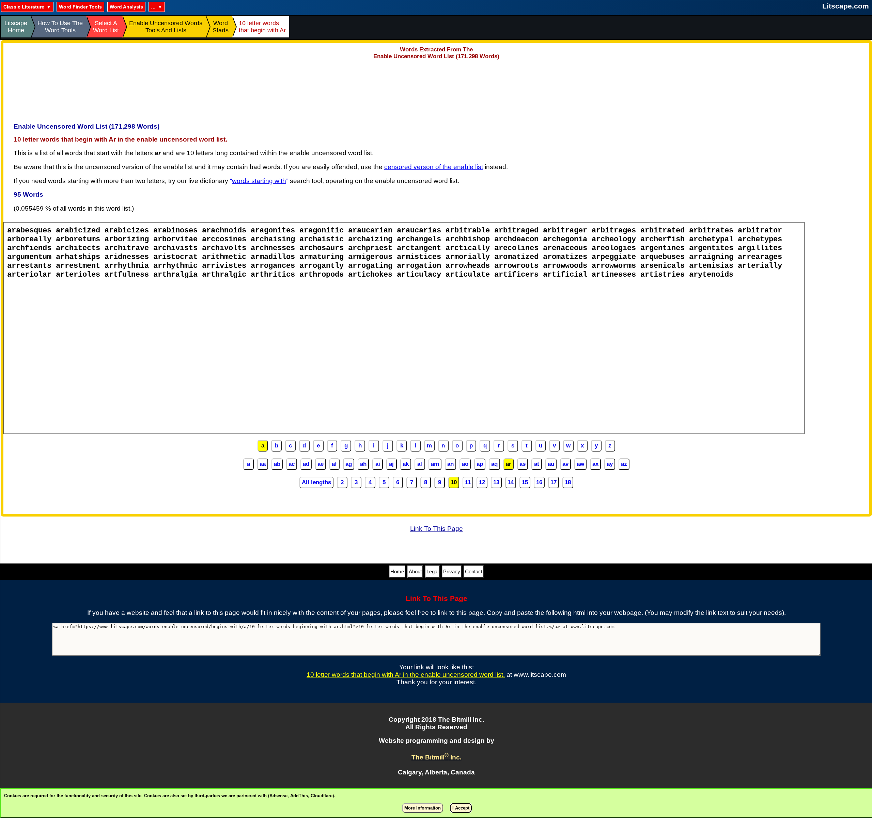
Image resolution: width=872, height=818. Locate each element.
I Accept (460, 808)
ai (377, 464)
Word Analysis (126, 7)
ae (320, 464)
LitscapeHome (15, 27)
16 (539, 482)
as (522, 464)
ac (292, 464)
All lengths (316, 482)
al (419, 464)
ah (363, 464)
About (415, 571)
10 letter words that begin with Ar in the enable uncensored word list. (406, 674)
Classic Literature (23, 7)
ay (610, 464)
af (334, 464)
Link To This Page (436, 528)
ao (465, 464)
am (435, 464)
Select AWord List (106, 27)
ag (348, 464)
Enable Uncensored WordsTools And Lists (165, 27)
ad (306, 464)
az (624, 464)
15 (525, 482)
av (565, 464)
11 (468, 482)
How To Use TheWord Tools (60, 27)
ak (406, 464)
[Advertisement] (436, 88)
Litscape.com (845, 6)
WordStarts (221, 27)
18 (568, 482)
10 (454, 482)
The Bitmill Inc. (436, 757)
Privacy (451, 571)
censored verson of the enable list (433, 166)
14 (511, 482)
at (536, 464)
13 (496, 482)
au (551, 464)
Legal (432, 571)
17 (553, 482)
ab (277, 464)
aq (494, 464)
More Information (422, 808)
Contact (473, 571)
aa (263, 464)
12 (482, 482)
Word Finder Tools (80, 7)
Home (397, 571)
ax (595, 464)
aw (580, 464)
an (450, 464)
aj (391, 464)
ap (480, 464)
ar (508, 464)
